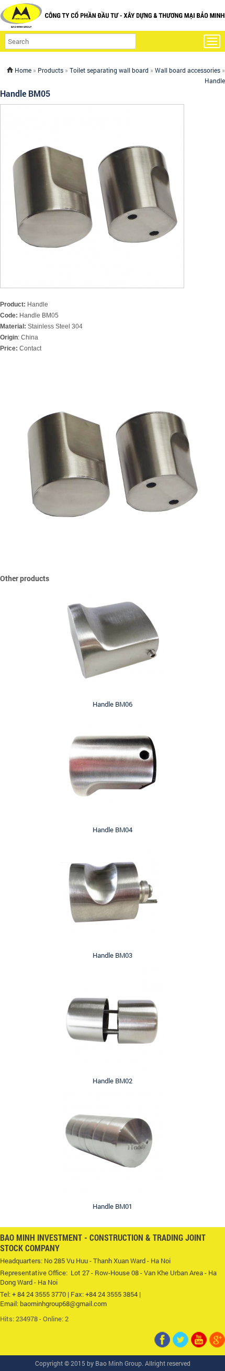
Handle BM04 (112, 829)
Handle (215, 80)
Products (50, 70)
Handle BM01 (112, 1206)
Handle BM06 (112, 704)
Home (23, 70)
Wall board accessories (187, 70)
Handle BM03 (112, 955)
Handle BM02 (112, 1080)
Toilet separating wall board (109, 70)
